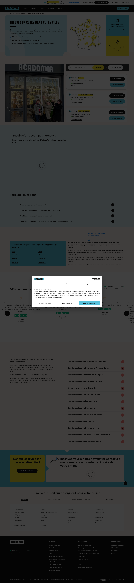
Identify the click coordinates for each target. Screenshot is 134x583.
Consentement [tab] (44, 284)
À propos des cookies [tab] (90, 284)
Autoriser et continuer (89, 303)
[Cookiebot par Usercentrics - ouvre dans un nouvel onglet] (93, 279)
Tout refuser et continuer (44, 303)
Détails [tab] (67, 284)
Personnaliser (66, 303)
